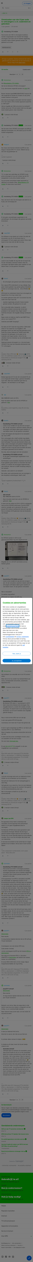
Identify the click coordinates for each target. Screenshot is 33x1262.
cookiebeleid (10, 637)
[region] (16, 631)
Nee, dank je (16, 653)
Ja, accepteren (17, 661)
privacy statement (23, 637)
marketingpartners (12, 626)
